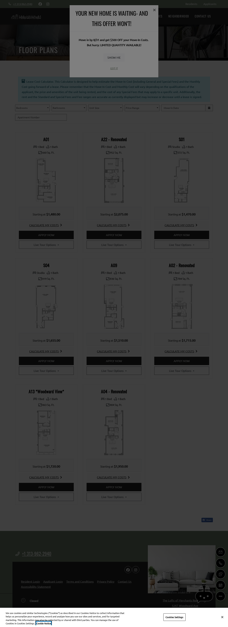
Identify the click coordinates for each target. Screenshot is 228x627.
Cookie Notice (43, 623)
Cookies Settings (174, 617)
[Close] (222, 617)
